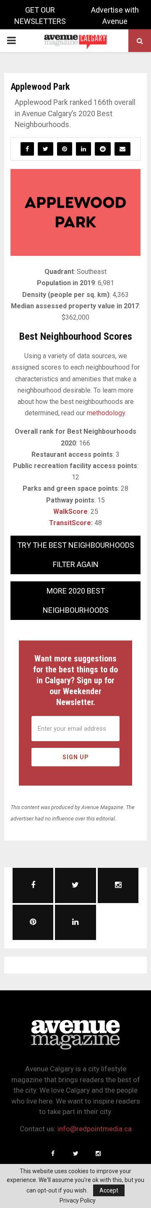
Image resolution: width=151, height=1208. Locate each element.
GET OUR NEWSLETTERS (40, 15)
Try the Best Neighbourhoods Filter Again (75, 555)
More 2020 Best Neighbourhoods (76, 600)
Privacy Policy (78, 1200)
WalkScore (70, 511)
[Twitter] (75, 1153)
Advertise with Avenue (115, 15)
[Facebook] (53, 1153)
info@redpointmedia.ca (94, 1129)
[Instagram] (98, 1153)
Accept (108, 1190)
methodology (106, 413)
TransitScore (70, 523)
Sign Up (75, 757)
